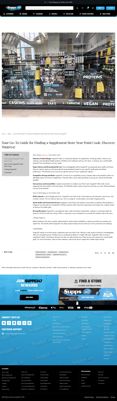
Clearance (85, 323)
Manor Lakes (108, 349)
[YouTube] (4, 323)
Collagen (4, 383)
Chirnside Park (109, 339)
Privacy (113, 397)
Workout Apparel (64, 377)
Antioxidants (86, 332)
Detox (84, 339)
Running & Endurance (65, 372)
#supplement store (63, 252)
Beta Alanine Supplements (9, 377)
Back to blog (8, 252)
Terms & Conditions (102, 397)
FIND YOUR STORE (88, 297)
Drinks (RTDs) (5, 389)
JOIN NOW (29, 297)
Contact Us (57, 323)
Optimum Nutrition (103, 377)
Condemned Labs (85, 386)
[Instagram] (24, 323)
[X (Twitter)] (19, 323)
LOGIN (110, 8)
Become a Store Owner (61, 327)
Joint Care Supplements (27, 383)
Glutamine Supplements (27, 374)
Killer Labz (101, 372)
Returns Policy (89, 397)
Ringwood (107, 320)
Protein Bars (43, 386)
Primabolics (101, 380)
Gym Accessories (25, 377)
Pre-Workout (43, 389)
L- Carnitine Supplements (28, 386)
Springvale (108, 317)
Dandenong (108, 345)
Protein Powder (44, 374)
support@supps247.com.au (15, 334)
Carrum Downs (109, 332)
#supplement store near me (59, 254)
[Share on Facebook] (101, 253)
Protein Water (44, 380)
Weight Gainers (64, 383)
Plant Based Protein (45, 383)
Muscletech (84, 377)
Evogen (83, 383)
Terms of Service (59, 333)
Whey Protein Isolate (65, 386)
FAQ (54, 320)
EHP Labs (100, 374)
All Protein (43, 372)
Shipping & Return (59, 330)
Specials (84, 317)
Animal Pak (101, 383)
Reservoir (107, 355)
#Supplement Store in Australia (43, 254)
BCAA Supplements (7, 375)
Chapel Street (109, 336)
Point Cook (108, 352)
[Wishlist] (82, 8)
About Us (56, 317)
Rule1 (82, 380)
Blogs (9, 134)
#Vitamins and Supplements (42, 257)
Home (3, 134)
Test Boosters (63, 374)
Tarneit (106, 358)
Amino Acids (5, 372)
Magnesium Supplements (28, 389)
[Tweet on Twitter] (105, 253)
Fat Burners (24, 372)
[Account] (77, 8)
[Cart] (93, 8)
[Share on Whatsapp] (109, 253)
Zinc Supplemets (64, 389)
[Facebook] (29, 323)
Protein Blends (44, 377)
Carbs (84, 336)
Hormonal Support (26, 380)
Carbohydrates (6, 380)
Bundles (85, 320)
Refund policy (58, 337)
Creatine (4, 386)
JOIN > (100, 8)
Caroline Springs (107, 328)
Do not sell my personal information (61, 341)
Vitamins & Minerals (65, 380)
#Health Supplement (41, 252)
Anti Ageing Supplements (87, 328)
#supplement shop (52, 252)
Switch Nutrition (85, 374)
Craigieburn (108, 342)
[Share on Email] (113, 253)
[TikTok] (9, 323)
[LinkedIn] (14, 323)
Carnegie (107, 323)
